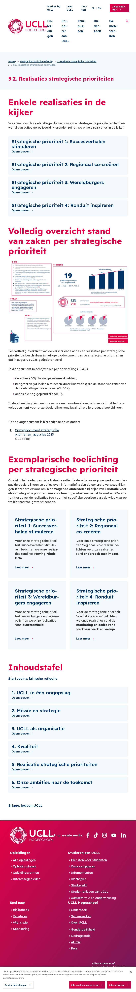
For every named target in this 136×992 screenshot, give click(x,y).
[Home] (27, 26)
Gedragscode (81, 936)
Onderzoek (97, 26)
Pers (74, 948)
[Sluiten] (130, 972)
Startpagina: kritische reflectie (32, 678)
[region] (68, 979)
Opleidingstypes (24, 866)
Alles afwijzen (117, 985)
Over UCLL (79, 922)
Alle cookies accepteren (85, 985)
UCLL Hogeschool (83, 902)
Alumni (75, 942)
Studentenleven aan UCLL (89, 891)
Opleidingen (50, 28)
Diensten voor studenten (89, 860)
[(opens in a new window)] (88, 835)
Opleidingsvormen (26, 873)
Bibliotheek (21, 910)
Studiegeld (79, 885)
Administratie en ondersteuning (93, 898)
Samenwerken (113, 28)
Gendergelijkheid (83, 929)
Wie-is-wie (20, 922)
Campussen (81, 26)
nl (93, 8)
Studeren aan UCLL (65, 31)
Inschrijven (119, 8)
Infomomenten (82, 873)
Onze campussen (83, 866)
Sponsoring (21, 929)
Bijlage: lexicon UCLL (25, 805)
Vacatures (20, 916)
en (99, 8)
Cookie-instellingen (15, 985)
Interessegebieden (26, 879)
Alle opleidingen (24, 860)
